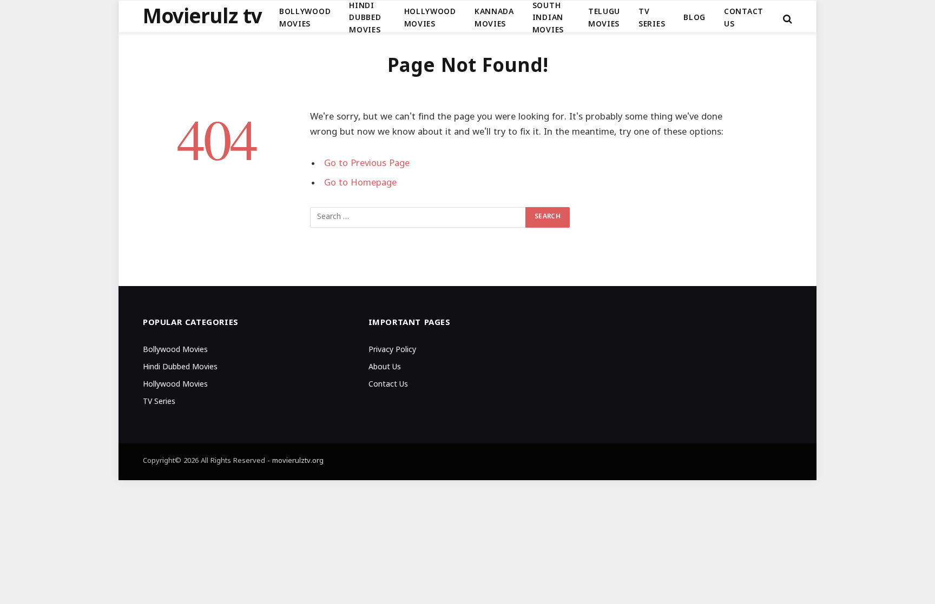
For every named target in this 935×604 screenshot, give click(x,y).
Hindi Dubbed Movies (365, 18)
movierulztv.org (298, 461)
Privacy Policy (392, 350)
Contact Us (743, 18)
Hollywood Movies (430, 18)
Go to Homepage (360, 183)
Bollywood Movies (305, 18)
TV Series (651, 18)
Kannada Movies (494, 18)
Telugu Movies (604, 18)
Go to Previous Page (367, 163)
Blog (694, 18)
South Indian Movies (548, 18)
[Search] (786, 18)
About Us (384, 367)
